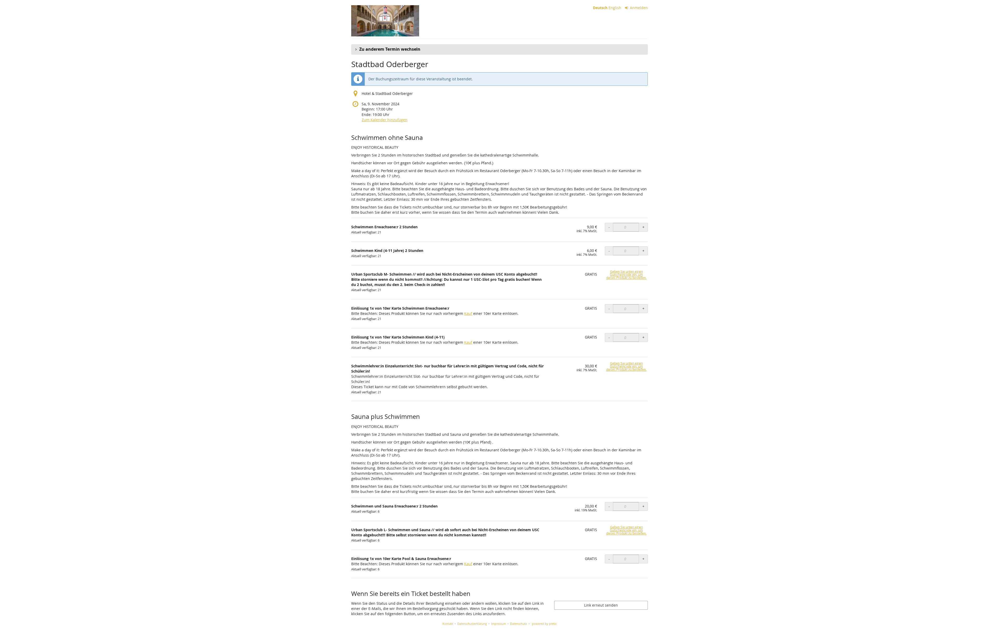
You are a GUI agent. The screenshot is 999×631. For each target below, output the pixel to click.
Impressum (498, 624)
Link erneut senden (601, 605)
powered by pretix (544, 624)
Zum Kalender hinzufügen (384, 119)
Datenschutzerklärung (472, 624)
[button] (499, 49)
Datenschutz (518, 624)
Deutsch (600, 7)
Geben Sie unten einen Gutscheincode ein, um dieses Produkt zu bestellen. (626, 275)
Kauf (468, 313)
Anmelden (638, 7)
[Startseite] (385, 20)
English (615, 7)
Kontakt (448, 624)
